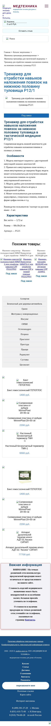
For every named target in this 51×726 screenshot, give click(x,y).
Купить (11, 285)
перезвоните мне (25, 685)
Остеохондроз (24, 329)
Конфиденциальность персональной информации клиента (25, 645)
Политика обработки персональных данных (25, 641)
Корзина (10, 21)
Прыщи (24, 349)
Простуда (24, 344)
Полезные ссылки (25, 691)
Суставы (25, 359)
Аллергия (24, 299)
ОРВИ (25, 324)
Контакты (30, 620)
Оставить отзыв (25, 31)
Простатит (25, 339)
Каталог (25, 664)
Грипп (24, 309)
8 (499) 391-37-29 (20, 708)
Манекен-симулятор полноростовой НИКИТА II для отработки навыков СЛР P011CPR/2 (11, 256)
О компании (25, 673)
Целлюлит (24, 365)
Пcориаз (24, 334)
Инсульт (24, 319)
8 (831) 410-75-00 (18, 711)
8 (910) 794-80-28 (17, 715)
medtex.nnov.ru (21, 651)
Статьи (25, 667)
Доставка (25, 670)
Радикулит (25, 354)
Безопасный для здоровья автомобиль (24, 304)
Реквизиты (25, 680)
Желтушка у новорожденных (24, 314)
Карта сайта (25, 694)
